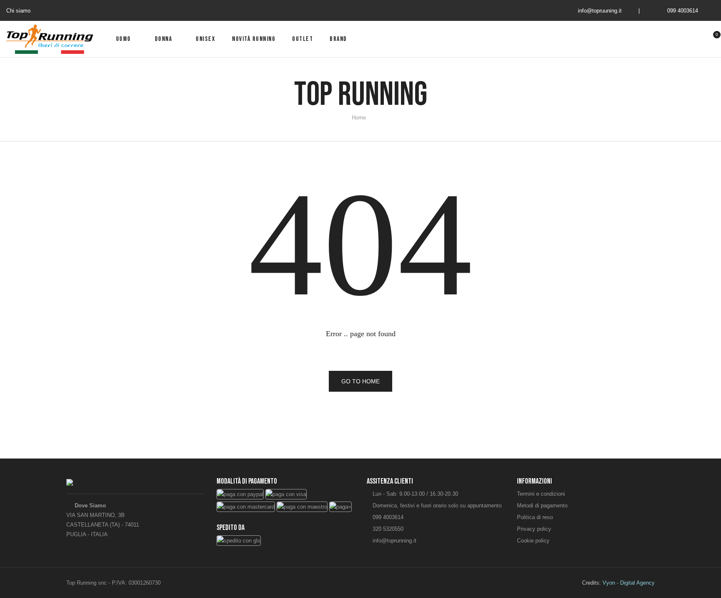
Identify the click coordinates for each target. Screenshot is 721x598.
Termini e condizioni (541, 494)
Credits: (618, 583)
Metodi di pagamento (542, 505)
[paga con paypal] (240, 494)
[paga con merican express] (340, 506)
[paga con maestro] (302, 506)
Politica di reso (535, 517)
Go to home (360, 381)
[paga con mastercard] (246, 506)
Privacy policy (534, 529)
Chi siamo (18, 11)
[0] (712, 40)
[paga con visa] (286, 494)
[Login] (683, 39)
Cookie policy (533, 540)
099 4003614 (682, 11)
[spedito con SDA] (239, 540)
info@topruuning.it (600, 11)
